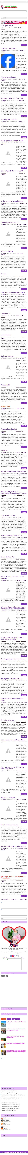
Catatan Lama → (23, 899)
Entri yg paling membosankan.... (12, 659)
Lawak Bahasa (6, 335)
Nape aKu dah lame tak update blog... (12, 699)
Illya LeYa (4, 27)
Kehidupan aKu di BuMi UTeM (12, 140)
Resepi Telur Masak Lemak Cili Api (9, 1090)
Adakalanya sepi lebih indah (11, 535)
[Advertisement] (14, 992)
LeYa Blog (12, 1152)
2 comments (23, 452)
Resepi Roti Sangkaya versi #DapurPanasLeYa (11, 1098)
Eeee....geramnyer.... (8, 25)
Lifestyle (20, 27)
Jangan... (4, 274)
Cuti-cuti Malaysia (7, 356)
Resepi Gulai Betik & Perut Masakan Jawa (10, 1100)
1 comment (24, 224)
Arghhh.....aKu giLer (8, 720)
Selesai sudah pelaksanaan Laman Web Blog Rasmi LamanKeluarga (13, 607)
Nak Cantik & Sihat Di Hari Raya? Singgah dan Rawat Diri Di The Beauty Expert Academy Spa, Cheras (16, 1051)
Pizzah (4, 1117)
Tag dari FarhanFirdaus (9, 825)
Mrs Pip (4, 1123)
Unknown (5, 1128)
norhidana (5, 1126)
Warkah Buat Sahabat (9, 429)
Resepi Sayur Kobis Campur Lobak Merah (10, 1108)
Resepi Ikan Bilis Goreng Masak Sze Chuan (11, 1104)
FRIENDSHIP (5, 313)
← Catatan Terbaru (5, 899)
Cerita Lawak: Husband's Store (12, 201)
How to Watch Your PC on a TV (12, 171)
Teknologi (21, 173)
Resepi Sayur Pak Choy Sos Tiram (9, 1110)
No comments (23, 358)
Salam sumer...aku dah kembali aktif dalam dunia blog (12, 638)
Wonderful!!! (5, 385)
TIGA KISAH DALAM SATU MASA (13, 292)
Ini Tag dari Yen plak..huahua (11, 678)
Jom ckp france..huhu (9, 119)
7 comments (24, 770)
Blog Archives (16, 1019)
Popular (3, 1019)
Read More (24, 45)
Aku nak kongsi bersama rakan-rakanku (13, 577)
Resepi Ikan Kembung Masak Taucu (9, 1102)
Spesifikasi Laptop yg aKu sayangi (13, 846)
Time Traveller (6, 1120)
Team (9, 1019)
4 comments (23, 387)
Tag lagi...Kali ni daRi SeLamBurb (13, 740)
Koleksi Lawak (22, 203)
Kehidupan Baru (7, 251)
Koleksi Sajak (18, 315)
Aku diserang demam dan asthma (13, 471)
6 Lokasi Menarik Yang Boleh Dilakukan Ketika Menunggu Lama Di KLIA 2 (16, 1029)
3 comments (23, 276)
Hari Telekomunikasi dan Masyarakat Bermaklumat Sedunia (13, 492)
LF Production (23, 1152)
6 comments (24, 660)
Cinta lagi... (5, 450)
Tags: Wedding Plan (8, 515)
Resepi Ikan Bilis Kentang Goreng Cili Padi (10, 1106)
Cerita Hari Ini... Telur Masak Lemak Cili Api (15, 1043)
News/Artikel (19, 495)
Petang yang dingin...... (9, 77)
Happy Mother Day (8, 557)
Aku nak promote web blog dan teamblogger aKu (12, 767)
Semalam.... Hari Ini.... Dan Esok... (12, 98)
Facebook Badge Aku (8, 48)
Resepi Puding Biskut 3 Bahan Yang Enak (10, 1093)
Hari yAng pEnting (8, 797)
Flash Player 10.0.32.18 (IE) (10, 222)
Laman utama (14, 899)
